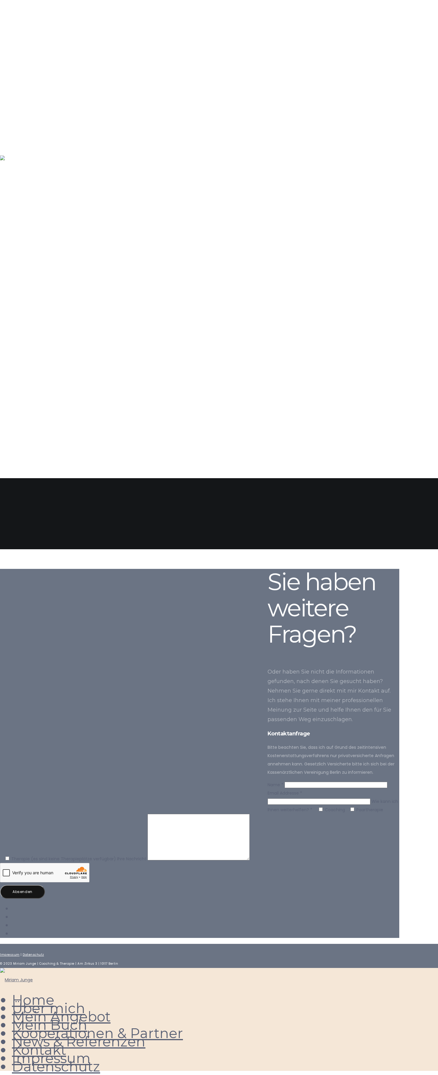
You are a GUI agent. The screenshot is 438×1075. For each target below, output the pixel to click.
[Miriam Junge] (16, 980)
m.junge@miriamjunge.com (41, 40)
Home (23, 243)
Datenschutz (39, 440)
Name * (276, 785)
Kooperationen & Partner (65, 341)
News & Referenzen (50, 366)
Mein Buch (33, 317)
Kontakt (29, 391)
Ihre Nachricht (132, 859)
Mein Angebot (40, 292)
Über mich (33, 267)
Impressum (33, 415)
